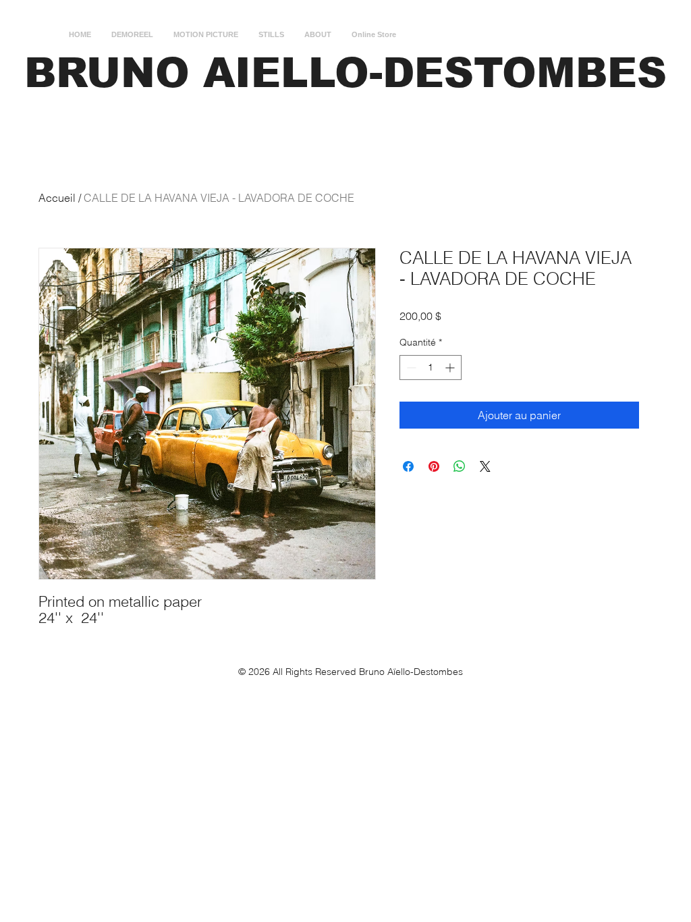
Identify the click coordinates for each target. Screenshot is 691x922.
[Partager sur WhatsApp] (459, 466)
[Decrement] (410, 367)
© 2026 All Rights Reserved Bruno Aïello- (326, 672)
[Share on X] (485, 466)
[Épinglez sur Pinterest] (434, 466)
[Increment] (451, 367)
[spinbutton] (430, 367)
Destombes (438, 672)
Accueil (57, 198)
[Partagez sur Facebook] (408, 466)
